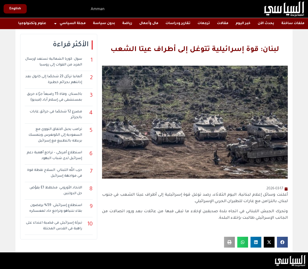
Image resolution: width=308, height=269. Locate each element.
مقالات (222, 24)
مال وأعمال (148, 24)
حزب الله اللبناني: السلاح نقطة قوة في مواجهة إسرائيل (54, 173)
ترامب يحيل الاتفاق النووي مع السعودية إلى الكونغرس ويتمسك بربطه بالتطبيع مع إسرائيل (55, 135)
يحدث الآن (266, 24)
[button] (282, 242)
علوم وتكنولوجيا (32, 24)
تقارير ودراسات (178, 24)
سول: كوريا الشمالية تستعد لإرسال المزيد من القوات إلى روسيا (53, 62)
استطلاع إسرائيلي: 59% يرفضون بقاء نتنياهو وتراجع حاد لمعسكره (55, 208)
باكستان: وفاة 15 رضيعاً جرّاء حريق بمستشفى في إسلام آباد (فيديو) (54, 97)
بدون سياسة (104, 24)
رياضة (127, 24)
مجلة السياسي (73, 24)
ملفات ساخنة (292, 24)
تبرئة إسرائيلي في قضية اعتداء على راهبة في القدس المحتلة (54, 226)
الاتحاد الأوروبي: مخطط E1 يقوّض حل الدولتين (56, 191)
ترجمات (204, 24)
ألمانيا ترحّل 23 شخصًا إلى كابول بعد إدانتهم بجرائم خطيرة (53, 79)
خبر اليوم (243, 24)
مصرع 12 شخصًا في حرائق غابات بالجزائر (56, 115)
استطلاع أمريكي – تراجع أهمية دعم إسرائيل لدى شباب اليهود (54, 155)
